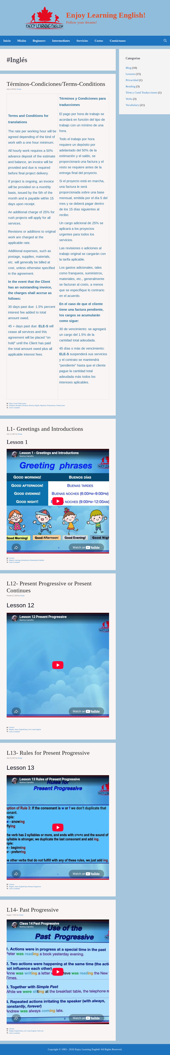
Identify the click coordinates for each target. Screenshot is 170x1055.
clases (16, 729)
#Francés (25, 405)
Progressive (37, 886)
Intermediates (61, 40)
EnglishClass (23, 729)
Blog (128, 67)
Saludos (41, 560)
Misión (21, 40)
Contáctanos (118, 40)
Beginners (39, 40)
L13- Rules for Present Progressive (48, 753)
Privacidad (132, 80)
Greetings (17, 560)
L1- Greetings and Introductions (45, 429)
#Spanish (43, 405)
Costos (99, 40)
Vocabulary (132, 105)
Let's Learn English (34, 729)
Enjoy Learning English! (106, 15)
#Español (19, 405)
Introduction (25, 560)
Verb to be (40, 1031)
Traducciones (60, 405)
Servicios (82, 40)
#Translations (51, 405)
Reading (130, 86)
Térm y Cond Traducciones (17, 403)
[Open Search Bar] (165, 41)
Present (30, 886)
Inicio (7, 40)
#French (31, 405)
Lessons (11, 558)
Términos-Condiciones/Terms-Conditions (56, 84)
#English (12, 405)
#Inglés (37, 405)
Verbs (129, 98)
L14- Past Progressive (33, 910)
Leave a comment (14, 408)
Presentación (34, 560)
